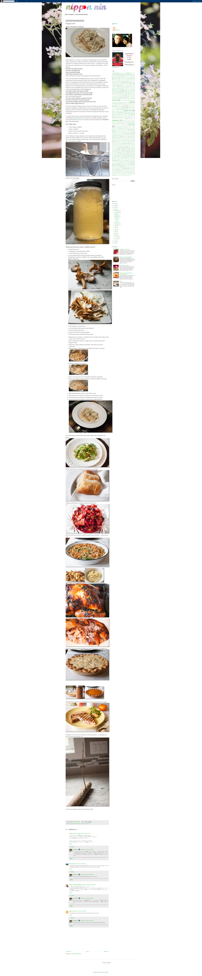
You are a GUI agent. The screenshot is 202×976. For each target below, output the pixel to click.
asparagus (122, 75)
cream (122, 96)
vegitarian (124, 168)
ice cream (133, 117)
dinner (125, 100)
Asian (117, 75)
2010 (114, 243)
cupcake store (131, 97)
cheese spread (131, 87)
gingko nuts (114, 110)
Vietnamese (131, 168)
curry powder (118, 98)
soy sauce (123, 157)
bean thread (129, 78)
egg (130, 102)
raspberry (120, 147)
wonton (119, 173)
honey (118, 117)
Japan (132, 118)
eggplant (124, 103)
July (116, 227)
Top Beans (116, 219)
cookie (123, 94)
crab (118, 95)
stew (127, 159)
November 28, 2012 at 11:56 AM (79, 863)
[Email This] (85, 822)
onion (82, 823)
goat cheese (123, 112)
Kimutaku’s (80, 119)
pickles (113, 140)
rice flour (122, 149)
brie (134, 82)
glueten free (120, 110)
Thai (129, 163)
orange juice (118, 135)
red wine (113, 148)
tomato (122, 164)
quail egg (120, 145)
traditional (115, 165)
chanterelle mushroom (73, 823)
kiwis (117, 123)
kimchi (132, 121)
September (117, 224)
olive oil (125, 133)
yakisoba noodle (126, 173)
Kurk (70, 911)
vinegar (113, 169)
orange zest (125, 135)
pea (133, 136)
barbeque (132, 77)
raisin (129, 145)
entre (113, 104)
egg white (114, 103)
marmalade (114, 128)
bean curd (117, 78)
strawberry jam (120, 160)
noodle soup (123, 132)
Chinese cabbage (130, 90)
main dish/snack (118, 126)
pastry (129, 136)
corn (127, 94)
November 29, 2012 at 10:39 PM (79, 911)
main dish (131, 125)
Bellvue (130, 79)
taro (118, 163)
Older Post (106, 951)
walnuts (117, 169)
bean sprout (123, 78)
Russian (115, 151)
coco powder (119, 93)
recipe (125, 147)
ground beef (118, 114)
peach (113, 137)
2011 (114, 241)
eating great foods (119, 102)
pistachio (125, 140)
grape (129, 112)
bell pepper (124, 79)
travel (120, 165)
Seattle (132, 152)
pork (134, 140)
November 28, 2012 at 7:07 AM (83, 833)
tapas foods (114, 163)
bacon (114, 77)
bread (124, 82)
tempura (125, 163)
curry (113, 98)
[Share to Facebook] (89, 822)
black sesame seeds (123, 81)
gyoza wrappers (117, 116)
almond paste (122, 73)
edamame (126, 102)
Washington (129, 169)
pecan (128, 137)
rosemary (133, 149)
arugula (113, 75)
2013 (114, 207)
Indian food (116, 118)
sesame (113, 153)
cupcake (125, 97)
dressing (129, 100)
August (116, 225)
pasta (126, 136)
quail (117, 145)
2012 (114, 209)
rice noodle (128, 149)
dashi (132, 98)
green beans (120, 113)
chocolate (118, 91)
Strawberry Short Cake (124, 249)
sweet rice (126, 161)
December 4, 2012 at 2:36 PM (86, 849)
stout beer (132, 159)
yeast (132, 173)
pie (116, 140)
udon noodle (132, 165)
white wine (129, 172)
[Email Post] (82, 821)
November (117, 212)
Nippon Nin (75, 849)
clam (114, 93)
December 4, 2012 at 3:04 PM (86, 898)
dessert (114, 100)
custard (124, 98)
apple (128, 74)
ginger (123, 109)
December (117, 210)
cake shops (125, 85)
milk (129, 129)
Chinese (123, 90)
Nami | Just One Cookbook (75, 884)
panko (117, 136)
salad (127, 151)
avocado (127, 75)
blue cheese (131, 81)
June (116, 229)
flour (113, 106)
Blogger (106, 972)
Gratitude (133, 112)
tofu (118, 164)
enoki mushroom (131, 103)
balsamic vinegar (120, 77)
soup (116, 156)
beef (134, 78)
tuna (124, 165)
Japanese (115, 120)
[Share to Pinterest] (91, 822)
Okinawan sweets (115, 133)
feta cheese (121, 104)
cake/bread (131, 85)
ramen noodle (114, 147)
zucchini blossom (127, 175)
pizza (130, 140)
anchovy (133, 73)
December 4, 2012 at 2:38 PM (86, 874)
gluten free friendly (115, 112)
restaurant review (130, 148)
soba (113, 156)
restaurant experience (121, 148)
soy (131, 156)
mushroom (131, 130)
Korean (121, 123)
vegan (121, 167)
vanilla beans (115, 167)
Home (87, 951)
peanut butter (119, 137)
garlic (123, 107)
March (116, 235)
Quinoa (125, 145)
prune (119, 143)
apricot (132, 74)
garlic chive (129, 107)
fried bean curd (131, 106)
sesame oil (118, 153)
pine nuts (120, 140)
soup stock (87, 823)
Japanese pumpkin (126, 120)
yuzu (117, 175)
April (116, 233)
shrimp (124, 155)
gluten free (128, 110)
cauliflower (123, 86)
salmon (132, 151)
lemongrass (118, 125)
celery (128, 86)
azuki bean (133, 75)
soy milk (117, 157)
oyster (130, 135)
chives (113, 91)
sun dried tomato (132, 160)
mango (125, 126)
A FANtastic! (116, 217)
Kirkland (113, 123)
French (124, 106)
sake (123, 151)
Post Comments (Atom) (76, 953)
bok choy (119, 82)
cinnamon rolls (132, 91)
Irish (122, 118)
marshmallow (120, 128)
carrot (118, 86)
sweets (131, 161)
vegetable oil (118, 168)
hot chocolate (127, 117)
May (116, 231)
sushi (114, 161)
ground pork (132, 114)
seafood (127, 152)
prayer (134, 141)
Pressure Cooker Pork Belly (126, 257)
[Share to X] (88, 822)
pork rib (115, 141)
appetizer (115, 74)
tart (121, 163)
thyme (132, 163)
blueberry (114, 82)
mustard (113, 132)
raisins (132, 145)
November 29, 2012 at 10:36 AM (89, 884)
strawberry (114, 160)
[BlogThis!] (86, 822)
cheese (118, 87)
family (117, 104)
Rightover (116, 214)
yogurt (113, 175)
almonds (128, 73)
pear (124, 137)
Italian (79, 823)
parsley (121, 136)
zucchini (120, 175)
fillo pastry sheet (131, 104)
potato (130, 141)
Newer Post (68, 951)
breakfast (130, 82)
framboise (118, 106)
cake (119, 85)
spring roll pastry (117, 159)
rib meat (113, 149)
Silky (121, 281)
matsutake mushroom (116, 129)
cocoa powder (127, 93)
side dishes (130, 155)
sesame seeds (125, 153)
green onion (128, 113)
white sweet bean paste (121, 172)
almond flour (115, 73)
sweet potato (119, 161)
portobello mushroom (123, 141)
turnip (128, 165)
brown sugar (116, 83)
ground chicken (125, 114)
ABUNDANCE (117, 216)
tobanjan (113, 164)
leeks (125, 123)
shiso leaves (132, 153)
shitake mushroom (117, 155)
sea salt (123, 152)
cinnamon (126, 91)
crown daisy (114, 97)
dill (121, 100)
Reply (70, 843)
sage (119, 151)
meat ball (124, 129)
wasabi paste (123, 169)
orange (113, 135)
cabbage (113, 85)
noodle (118, 132)
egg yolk (119, 103)
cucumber (120, 97)
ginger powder (131, 109)
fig (125, 104)
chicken (120, 89)
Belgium (119, 79)
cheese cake (124, 87)
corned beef (131, 94)
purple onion (125, 144)
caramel (113, 86)
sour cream (127, 156)
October (116, 222)
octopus (129, 132)
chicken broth (127, 89)
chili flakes (118, 90)
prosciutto (115, 143)
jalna (70, 863)
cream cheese (130, 95)
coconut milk (118, 94)
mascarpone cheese (129, 128)
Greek (115, 113)
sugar (126, 160)
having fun (131, 116)
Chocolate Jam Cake (124, 265)
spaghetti (128, 157)
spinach (133, 157)
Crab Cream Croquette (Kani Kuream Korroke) (126, 273)
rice (84, 823)
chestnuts (114, 89)
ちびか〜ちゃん (72, 833)
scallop (118, 152)
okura (121, 133)
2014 (114, 205)
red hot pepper (131, 147)
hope (122, 117)
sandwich (113, 152)
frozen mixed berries (116, 107)
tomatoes (133, 164)
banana (127, 77)
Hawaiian (114, 117)
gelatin (118, 109)
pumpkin (128, 143)
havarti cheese (124, 116)
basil (113, 78)
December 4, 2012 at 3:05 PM (86, 920)
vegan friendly (127, 167)
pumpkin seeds (119, 144)
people (132, 137)
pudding (123, 143)
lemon (129, 123)
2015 (114, 203)
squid (123, 159)
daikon (128, 98)
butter (130, 83)
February (117, 236)
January (116, 238)
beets (115, 79)
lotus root (124, 125)
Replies (72, 846)
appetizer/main (122, 74)
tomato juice (127, 164)
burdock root (124, 83)
